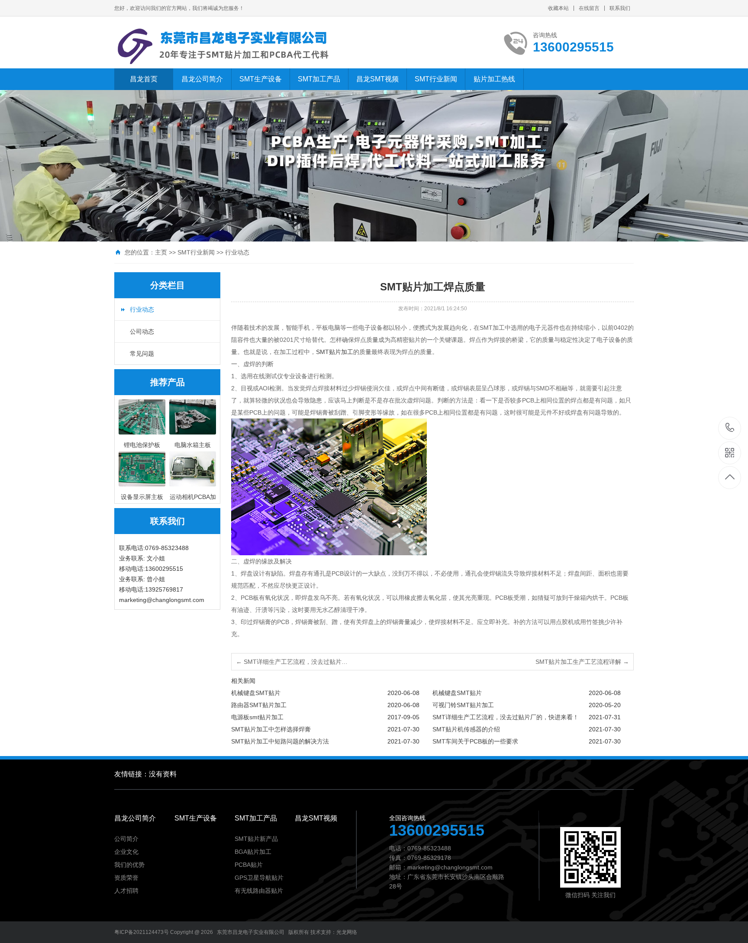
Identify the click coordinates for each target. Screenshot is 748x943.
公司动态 (142, 331)
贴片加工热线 (494, 79)
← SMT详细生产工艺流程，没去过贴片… (292, 661)
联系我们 (619, 8)
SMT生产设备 (260, 79)
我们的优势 (129, 865)
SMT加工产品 (319, 79)
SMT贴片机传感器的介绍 (466, 729)
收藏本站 (558, 8)
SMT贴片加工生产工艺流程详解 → (582, 661)
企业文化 (126, 852)
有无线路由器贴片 (259, 891)
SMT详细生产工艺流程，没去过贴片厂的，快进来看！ (505, 717)
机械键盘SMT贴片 (255, 692)
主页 (161, 252)
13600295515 (730, 428)
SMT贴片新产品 (256, 839)
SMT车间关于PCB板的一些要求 (475, 741)
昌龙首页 (144, 79)
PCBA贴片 (249, 865)
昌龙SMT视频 (377, 79)
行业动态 (237, 252)
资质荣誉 (126, 878)
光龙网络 (346, 932)
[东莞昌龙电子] (226, 46)
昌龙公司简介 (202, 79)
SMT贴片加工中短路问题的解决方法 (280, 741)
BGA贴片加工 (253, 852)
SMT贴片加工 (334, 351)
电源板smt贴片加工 (257, 717)
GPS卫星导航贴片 (259, 878)
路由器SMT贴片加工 (259, 705)
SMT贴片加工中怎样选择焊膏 (271, 729)
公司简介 (126, 839)
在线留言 (589, 8)
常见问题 (142, 353)
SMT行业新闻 (436, 79)
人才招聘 (126, 891)
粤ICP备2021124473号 (141, 932)
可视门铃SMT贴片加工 (463, 705)
